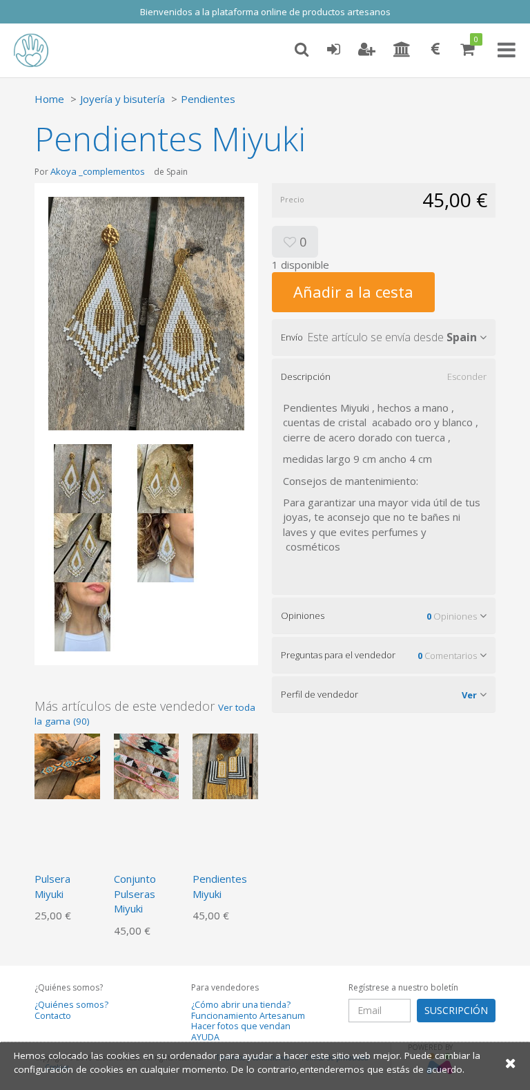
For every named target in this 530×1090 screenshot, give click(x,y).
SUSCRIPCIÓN (456, 1010)
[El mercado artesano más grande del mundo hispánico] (41, 50)
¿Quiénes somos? (71, 1005)
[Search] (301, 49)
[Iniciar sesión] (333, 49)
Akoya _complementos (97, 171)
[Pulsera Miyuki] (67, 765)
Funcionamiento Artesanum (248, 1016)
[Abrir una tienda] (402, 49)
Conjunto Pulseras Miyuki (135, 893)
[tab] (384, 337)
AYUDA (205, 1037)
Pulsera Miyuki (52, 886)
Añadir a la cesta (353, 291)
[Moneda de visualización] (435, 49)
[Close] (510, 1062)
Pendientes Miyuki (220, 886)
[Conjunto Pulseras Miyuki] (146, 765)
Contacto (53, 1016)
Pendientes (208, 99)
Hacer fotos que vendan (241, 1026)
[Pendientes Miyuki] (225, 765)
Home (49, 99)
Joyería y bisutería (122, 99)
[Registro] (366, 49)
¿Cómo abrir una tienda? (241, 1005)
